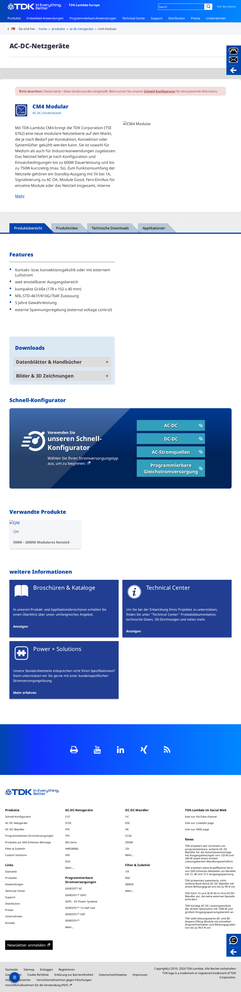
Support (156, 18)
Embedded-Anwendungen (45, 18)
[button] (233, 60)
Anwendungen (14, 884)
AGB (8, 980)
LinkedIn (120, 749)
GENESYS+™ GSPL (76, 895)
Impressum (140, 975)
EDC (127, 823)
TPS (67, 835)
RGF (127, 878)
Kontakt (13, 26)
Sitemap (29, 969)
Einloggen (46, 969)
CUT (67, 816)
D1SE (68, 823)
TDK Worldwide (226, 6)
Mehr (20, 196)
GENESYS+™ (72, 920)
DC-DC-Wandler (14, 829)
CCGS (128, 835)
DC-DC (171, 439)
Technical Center (133, 18)
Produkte (14, 18)
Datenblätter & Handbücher (49, 362)
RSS (167, 749)
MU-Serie (70, 842)
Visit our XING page (197, 829)
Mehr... (69, 867)
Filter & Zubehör (15, 848)
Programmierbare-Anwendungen (92, 18)
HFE (67, 855)
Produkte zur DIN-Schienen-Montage (28, 842)
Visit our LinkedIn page (199, 823)
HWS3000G (71, 848)
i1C (127, 816)
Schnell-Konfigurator (160, 91)
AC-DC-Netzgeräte (16, 823)
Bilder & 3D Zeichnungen (45, 376)
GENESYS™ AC (73, 888)
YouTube (97, 749)
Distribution (176, 18)
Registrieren (67, 969)
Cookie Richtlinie (38, 975)
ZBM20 (129, 884)
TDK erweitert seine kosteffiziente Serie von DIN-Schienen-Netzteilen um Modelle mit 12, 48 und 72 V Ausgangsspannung (210, 871)
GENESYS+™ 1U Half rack (80, 908)
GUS (67, 861)
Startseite (11, 871)
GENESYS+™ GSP (75, 914)
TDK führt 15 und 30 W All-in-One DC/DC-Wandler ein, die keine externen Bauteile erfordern (210, 896)
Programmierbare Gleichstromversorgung (171, 468)
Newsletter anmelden (26, 945)
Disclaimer (24, 980)
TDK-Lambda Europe (84, 5)
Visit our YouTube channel (201, 816)
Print (74, 749)
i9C (127, 829)
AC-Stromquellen (171, 452)
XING (144, 749)
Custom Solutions (16, 855)
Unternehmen (216, 18)
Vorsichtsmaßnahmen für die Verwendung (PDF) (36, 985)
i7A (127, 848)
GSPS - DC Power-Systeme (81, 901)
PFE (67, 829)
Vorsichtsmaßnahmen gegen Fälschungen (64, 980)
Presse (195, 18)
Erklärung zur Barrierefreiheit (73, 975)
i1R (127, 871)
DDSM (129, 842)
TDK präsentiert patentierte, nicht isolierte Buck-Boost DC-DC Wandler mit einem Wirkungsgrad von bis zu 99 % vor (210, 883)
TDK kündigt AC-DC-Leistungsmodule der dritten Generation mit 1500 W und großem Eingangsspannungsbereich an (209, 909)
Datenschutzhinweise (113, 975)
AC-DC (170, 425)
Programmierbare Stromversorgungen (29, 835)
